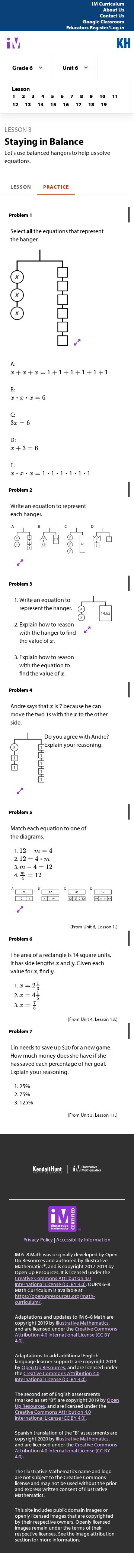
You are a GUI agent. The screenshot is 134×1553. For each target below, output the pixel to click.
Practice (55, 186)
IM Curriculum (108, 4)
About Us (113, 10)
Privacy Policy (38, 1239)
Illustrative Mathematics (82, 1322)
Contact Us (112, 16)
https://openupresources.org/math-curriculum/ (55, 1299)
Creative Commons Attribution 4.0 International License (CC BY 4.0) (53, 1281)
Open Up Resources (43, 1367)
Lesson (20, 186)
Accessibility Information (83, 1239)
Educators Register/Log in (95, 27)
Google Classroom (103, 22)
